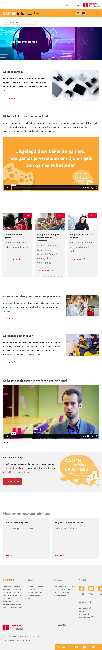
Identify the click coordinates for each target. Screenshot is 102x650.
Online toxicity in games (13, 236)
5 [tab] (54, 276)
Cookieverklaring (35, 595)
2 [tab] (53, 57)
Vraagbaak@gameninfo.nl (64, 586)
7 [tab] (61, 276)
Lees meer (8, 97)
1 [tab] (49, 57)
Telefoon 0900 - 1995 (62, 589)
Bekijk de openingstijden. (18, 472)
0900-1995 (77, 13)
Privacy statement (35, 592)
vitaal (84, 617)
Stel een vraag (12, 481)
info (83, 608)
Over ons (31, 589)
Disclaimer (32, 598)
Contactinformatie (35, 586)
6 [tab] (58, 276)
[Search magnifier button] (96, 13)
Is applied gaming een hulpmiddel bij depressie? (48, 237)
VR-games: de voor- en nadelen (81, 236)
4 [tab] (51, 276)
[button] (49, 561)
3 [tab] (48, 276)
